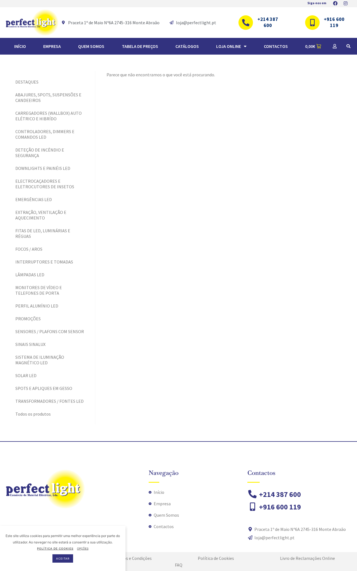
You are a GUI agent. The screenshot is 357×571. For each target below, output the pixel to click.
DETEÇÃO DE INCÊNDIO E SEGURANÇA (39, 152)
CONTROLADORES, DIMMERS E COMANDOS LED (44, 134)
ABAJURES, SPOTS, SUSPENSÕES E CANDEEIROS (48, 97)
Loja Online (228, 46)
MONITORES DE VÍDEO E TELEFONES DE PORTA (38, 290)
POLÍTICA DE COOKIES (55, 548)
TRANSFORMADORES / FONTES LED (49, 401)
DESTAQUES (26, 82)
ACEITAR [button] (62, 558)
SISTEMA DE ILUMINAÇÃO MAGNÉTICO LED (39, 359)
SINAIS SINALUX (30, 344)
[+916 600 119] (312, 22)
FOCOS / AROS (28, 249)
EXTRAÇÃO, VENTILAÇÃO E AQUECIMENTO (40, 215)
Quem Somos (91, 46)
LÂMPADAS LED (29, 274)
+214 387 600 (267, 22)
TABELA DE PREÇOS (140, 46)
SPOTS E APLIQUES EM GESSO (43, 388)
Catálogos (187, 46)
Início (20, 46)
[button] (348, 46)
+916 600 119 (334, 22)
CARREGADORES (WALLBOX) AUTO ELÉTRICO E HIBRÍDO (48, 115)
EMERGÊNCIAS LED (33, 199)
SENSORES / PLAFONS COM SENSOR (49, 331)
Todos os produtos (33, 414)
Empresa (52, 46)
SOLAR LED (26, 375)
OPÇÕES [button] (82, 548)
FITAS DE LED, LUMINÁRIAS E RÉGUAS (42, 233)
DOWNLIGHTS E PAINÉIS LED (42, 168)
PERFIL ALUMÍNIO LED (36, 306)
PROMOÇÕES (28, 318)
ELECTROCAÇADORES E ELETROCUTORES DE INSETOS (44, 183)
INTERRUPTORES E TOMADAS (44, 262)
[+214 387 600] (245, 22)
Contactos (276, 46)
